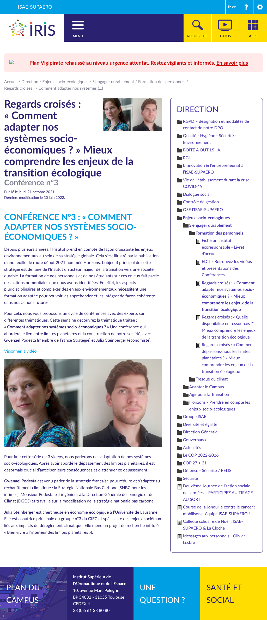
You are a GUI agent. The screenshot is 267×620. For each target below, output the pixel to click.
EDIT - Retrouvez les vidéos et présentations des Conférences (227, 268)
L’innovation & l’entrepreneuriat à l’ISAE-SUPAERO (213, 168)
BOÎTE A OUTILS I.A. (202, 150)
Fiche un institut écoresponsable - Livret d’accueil (223, 246)
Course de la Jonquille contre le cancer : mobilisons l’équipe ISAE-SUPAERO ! (219, 510)
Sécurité (190, 478)
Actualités (192, 447)
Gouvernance (195, 440)
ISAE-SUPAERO (35, 7)
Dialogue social (197, 194)
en (234, 7)
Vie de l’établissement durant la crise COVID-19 (216, 183)
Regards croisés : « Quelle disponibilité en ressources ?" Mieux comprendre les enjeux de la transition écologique (229, 327)
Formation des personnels (161, 81)
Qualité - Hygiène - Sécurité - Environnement (209, 139)
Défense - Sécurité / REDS (207, 470)
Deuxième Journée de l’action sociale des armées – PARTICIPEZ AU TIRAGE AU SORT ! (218, 492)
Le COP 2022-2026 (201, 455)
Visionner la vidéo (20, 351)
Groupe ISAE (195, 416)
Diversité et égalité (200, 424)
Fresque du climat (212, 379)
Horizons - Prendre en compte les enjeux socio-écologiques (219, 405)
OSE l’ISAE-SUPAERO (203, 209)
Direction (29, 81)
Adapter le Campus (206, 387)
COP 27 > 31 (195, 463)
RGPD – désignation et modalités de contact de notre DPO (216, 124)
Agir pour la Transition (209, 394)
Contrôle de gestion (201, 202)
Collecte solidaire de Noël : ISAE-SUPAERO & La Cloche (213, 524)
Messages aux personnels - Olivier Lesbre (214, 539)
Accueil (10, 81)
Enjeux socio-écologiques (65, 81)
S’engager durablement (113, 81)
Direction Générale (200, 432)
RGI (186, 158)
